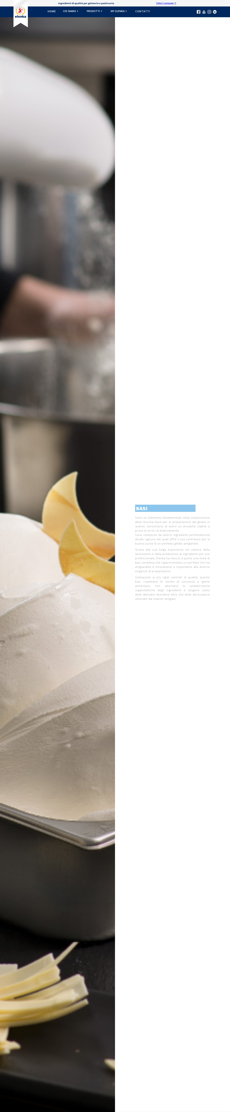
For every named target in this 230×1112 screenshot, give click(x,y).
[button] (71, 12)
